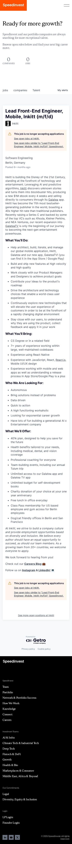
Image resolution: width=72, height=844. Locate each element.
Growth (7, 759)
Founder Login (11, 822)
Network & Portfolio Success (19, 697)
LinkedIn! (44, 570)
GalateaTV (11, 226)
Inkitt (23, 188)
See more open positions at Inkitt (36, 615)
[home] (13, 5)
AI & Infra (9, 737)
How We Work (11, 703)
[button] (66, 5)
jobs (5, 90)
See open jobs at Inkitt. (27, 138)
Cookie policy (44, 649)
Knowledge (9, 708)
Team (6, 686)
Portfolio (8, 692)
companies (20, 90)
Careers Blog (33, 563)
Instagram (28, 570)
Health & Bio (10, 765)
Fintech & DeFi (12, 754)
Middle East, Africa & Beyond (20, 776)
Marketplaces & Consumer (18, 770)
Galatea (53, 199)
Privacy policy (28, 649)
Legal (6, 794)
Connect (8, 714)
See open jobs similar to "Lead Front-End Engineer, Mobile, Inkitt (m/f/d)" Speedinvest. (39, 145)
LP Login (8, 817)
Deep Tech (9, 748)
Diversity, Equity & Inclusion (20, 799)
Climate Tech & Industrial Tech (21, 743)
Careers (7, 720)
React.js (60, 360)
